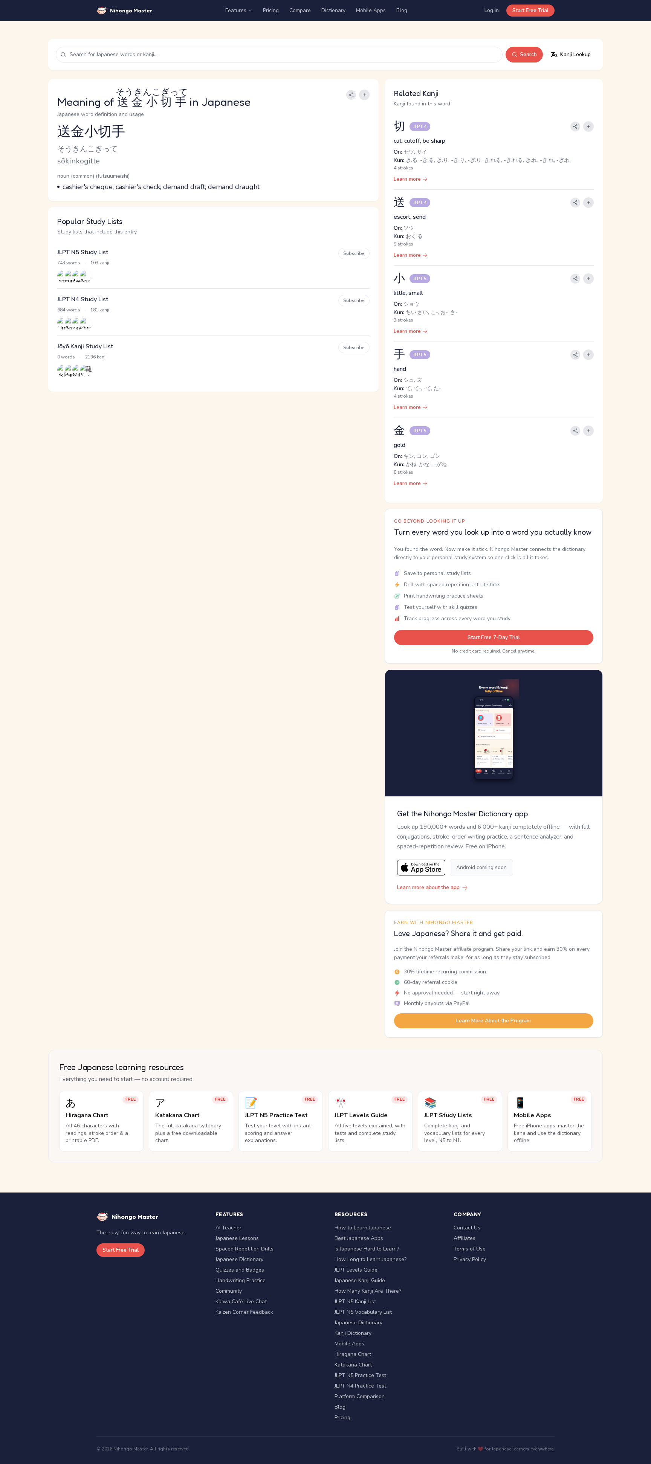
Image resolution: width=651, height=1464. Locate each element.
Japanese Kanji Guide (360, 1280)
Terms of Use (470, 1248)
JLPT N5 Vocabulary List (363, 1312)
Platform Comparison (360, 1396)
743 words (68, 263)
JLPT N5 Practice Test (360, 1375)
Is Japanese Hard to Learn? (367, 1248)
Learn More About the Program (493, 1020)
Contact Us (467, 1227)
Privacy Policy (470, 1259)
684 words (68, 310)
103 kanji (99, 263)
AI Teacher (228, 1227)
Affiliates (464, 1238)
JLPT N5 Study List (82, 252)
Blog (401, 10)
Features (235, 10)
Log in (491, 10)
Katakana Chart (353, 1364)
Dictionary (333, 10)
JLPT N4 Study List (82, 299)
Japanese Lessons (237, 1238)
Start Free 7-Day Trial (494, 637)
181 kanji (99, 310)
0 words (66, 357)
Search (528, 54)
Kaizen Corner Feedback (244, 1312)
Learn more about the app (428, 887)
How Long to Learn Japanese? (370, 1259)
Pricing (271, 10)
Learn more (407, 179)
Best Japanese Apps (359, 1238)
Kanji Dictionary (353, 1333)
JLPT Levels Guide (356, 1269)
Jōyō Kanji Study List (85, 346)
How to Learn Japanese (363, 1227)
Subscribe (354, 253)
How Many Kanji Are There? (368, 1291)
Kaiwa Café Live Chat (241, 1301)
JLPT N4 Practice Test (360, 1385)
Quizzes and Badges (239, 1269)
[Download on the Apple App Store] (421, 868)
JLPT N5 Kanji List (355, 1301)
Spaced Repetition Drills (244, 1248)
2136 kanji (96, 357)
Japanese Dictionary (239, 1259)
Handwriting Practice (240, 1280)
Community (228, 1291)
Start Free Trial (530, 10)
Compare (300, 10)
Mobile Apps (371, 10)
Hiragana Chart (353, 1354)
